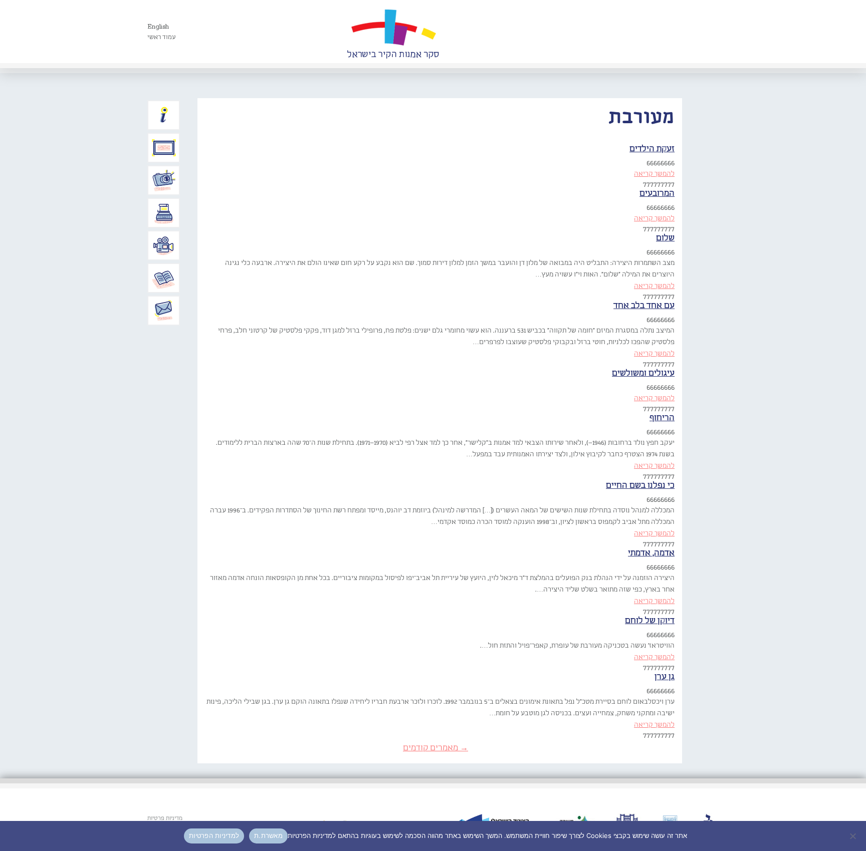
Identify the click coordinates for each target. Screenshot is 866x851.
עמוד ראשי (161, 37)
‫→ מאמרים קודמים (435, 748)
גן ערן (665, 677)
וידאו (164, 245)
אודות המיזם (164, 115)
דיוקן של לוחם (650, 621)
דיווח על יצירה (164, 180)
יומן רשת (164, 213)
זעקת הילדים (652, 149)
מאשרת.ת (268, 835)
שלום (665, 238)
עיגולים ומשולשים (643, 373)
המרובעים (657, 193)
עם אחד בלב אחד (644, 306)
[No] (853, 836)
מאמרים (164, 278)
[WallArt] (393, 31)
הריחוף (662, 418)
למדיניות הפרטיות (214, 835)
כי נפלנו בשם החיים (640, 485)
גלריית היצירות (164, 148)
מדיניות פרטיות (164, 818)
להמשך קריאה (654, 174)
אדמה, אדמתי (651, 553)
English (158, 27)
